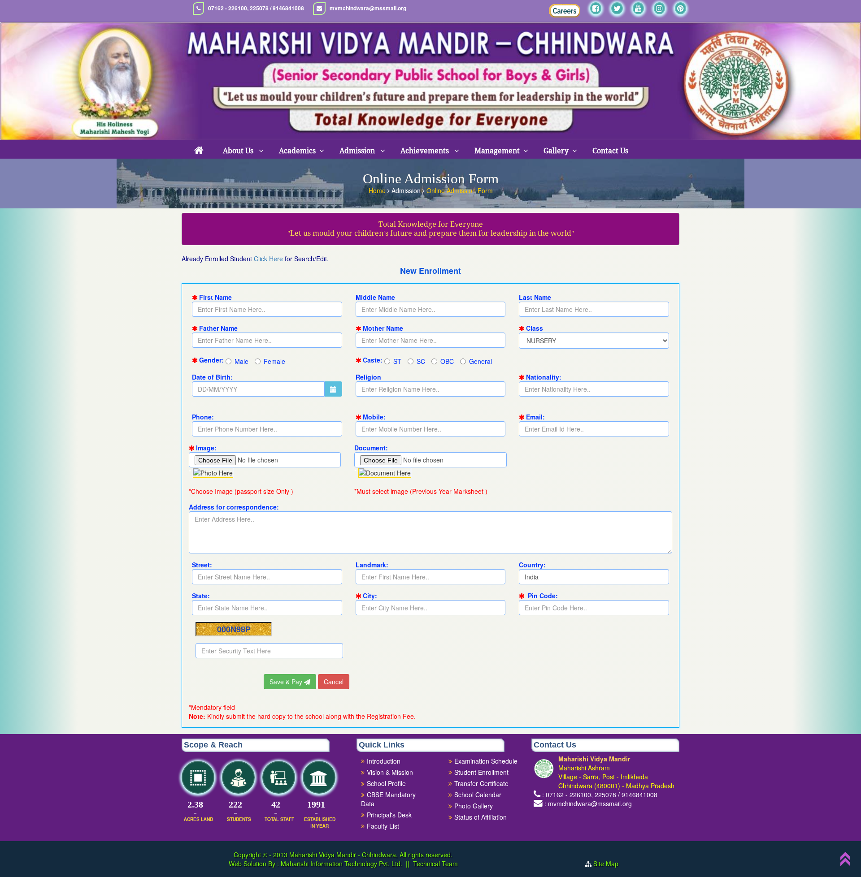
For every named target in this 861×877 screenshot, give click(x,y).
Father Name (218, 328)
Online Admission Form (459, 190)
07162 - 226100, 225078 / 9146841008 (256, 8)
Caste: (373, 359)
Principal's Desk (389, 814)
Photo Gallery (473, 805)
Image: (206, 447)
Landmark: (372, 564)
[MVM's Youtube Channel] (638, 8)
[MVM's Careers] (564, 10)
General (480, 361)
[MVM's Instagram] (659, 8)
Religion (368, 376)
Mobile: (374, 416)
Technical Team (435, 863)
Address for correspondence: (234, 506)
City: (370, 595)
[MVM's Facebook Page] (595, 8)
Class (534, 328)
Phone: (203, 416)
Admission (358, 151)
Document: (371, 447)
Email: (535, 416)
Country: (532, 564)
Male (241, 361)
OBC (447, 361)
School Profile (386, 783)
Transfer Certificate (481, 783)
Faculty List (383, 825)
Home (378, 190)
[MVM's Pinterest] (680, 8)
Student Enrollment (481, 772)
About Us (239, 151)
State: (201, 595)
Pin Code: (542, 595)
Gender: (211, 359)
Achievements (425, 151)
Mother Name (383, 328)
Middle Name (375, 297)
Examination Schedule (485, 760)
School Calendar (477, 794)
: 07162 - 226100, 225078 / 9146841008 (599, 794)
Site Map (609, 863)
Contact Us (610, 151)
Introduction (383, 760)
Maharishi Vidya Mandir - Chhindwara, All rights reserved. (370, 854)
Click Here (268, 258)
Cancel (334, 681)
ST (397, 361)
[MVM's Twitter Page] (617, 8)
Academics (297, 151)
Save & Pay (287, 681)
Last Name (535, 297)
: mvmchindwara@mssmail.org (588, 803)
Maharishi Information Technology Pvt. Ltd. (340, 863)
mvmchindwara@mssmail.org (368, 8)
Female (274, 361)
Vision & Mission (390, 772)
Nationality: (543, 376)
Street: (202, 564)
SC (421, 361)
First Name (215, 297)
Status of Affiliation (480, 816)
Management (497, 151)
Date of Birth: (212, 376)
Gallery (556, 151)
